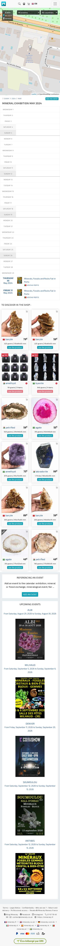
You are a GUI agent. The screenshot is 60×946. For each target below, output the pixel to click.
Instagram (38, 914)
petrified (10, 427)
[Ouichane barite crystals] (15, 499)
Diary (6, 98)
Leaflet (33, 94)
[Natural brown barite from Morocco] (45, 499)
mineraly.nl (44, 925)
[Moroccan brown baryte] (15, 322)
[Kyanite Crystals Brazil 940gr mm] (45, 366)
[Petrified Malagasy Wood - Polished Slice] (45, 542)
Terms (5, 908)
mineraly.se (37, 929)
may (20, 98)
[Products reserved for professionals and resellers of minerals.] (26, 383)
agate (38, 427)
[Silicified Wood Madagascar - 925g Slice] (15, 411)
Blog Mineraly (12, 914)
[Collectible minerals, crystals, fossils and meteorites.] (3, 4)
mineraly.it (13, 925)
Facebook (26, 914)
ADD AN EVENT (30, 594)
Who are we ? (41, 908)
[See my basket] (28, 4)
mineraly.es (28, 925)
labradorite (41, 471)
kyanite (39, 383)
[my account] (24, 4)
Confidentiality (28, 908)
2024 (14, 98)
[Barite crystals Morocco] (45, 322)
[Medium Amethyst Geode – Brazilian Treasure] (15, 455)
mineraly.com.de (47, 922)
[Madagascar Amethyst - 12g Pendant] (15, 366)
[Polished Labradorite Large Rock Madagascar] (45, 455)
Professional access (19, 910)
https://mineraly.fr (45, 917)
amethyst (10, 383)
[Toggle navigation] (55, 4)
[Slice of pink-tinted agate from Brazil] (45, 411)
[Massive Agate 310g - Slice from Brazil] (15, 542)
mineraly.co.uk (28, 922)
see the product (15, 347)
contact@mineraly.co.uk (22, 917)
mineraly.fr (12, 922)
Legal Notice (15, 908)
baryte (9, 339)
